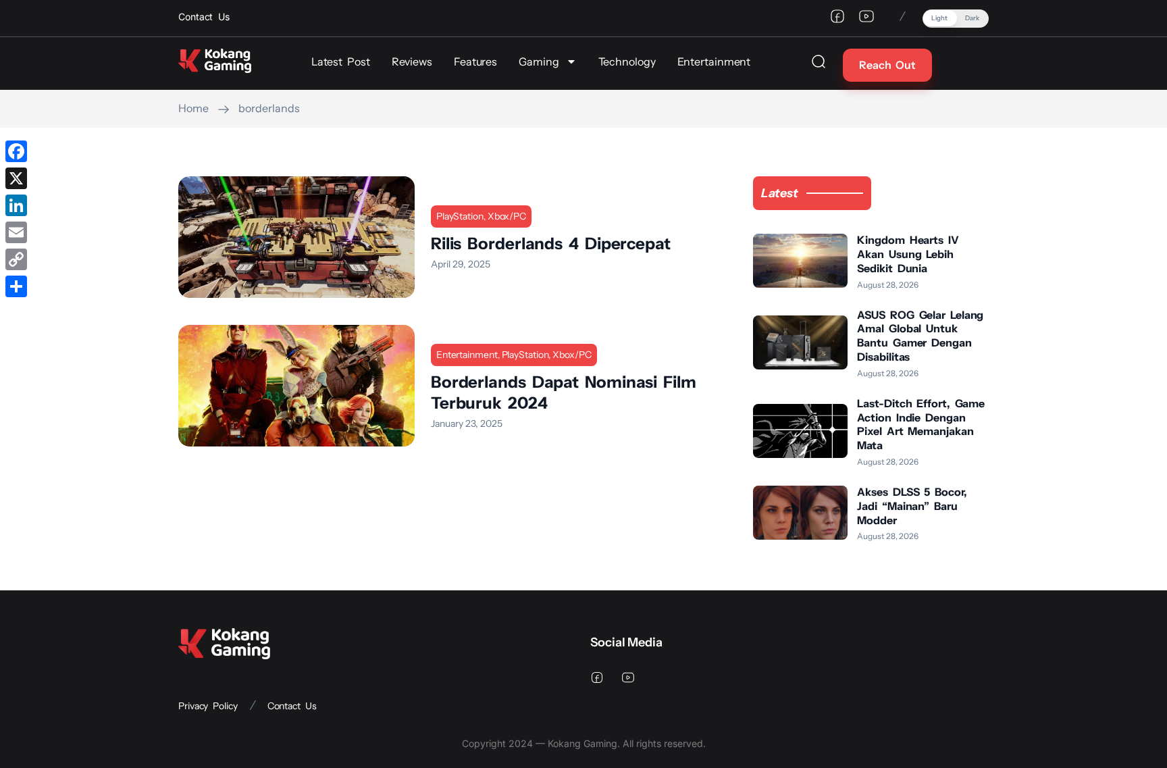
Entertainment (714, 61)
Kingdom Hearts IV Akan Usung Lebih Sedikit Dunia (907, 254)
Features (475, 61)
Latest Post (340, 61)
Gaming (539, 61)
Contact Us (292, 706)
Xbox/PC (507, 216)
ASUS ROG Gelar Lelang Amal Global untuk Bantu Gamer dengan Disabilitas (920, 335)
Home (193, 108)
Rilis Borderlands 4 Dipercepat (551, 243)
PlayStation (460, 216)
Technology (627, 61)
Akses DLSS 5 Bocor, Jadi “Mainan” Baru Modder (911, 506)
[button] (956, 18)
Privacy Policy (208, 706)
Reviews (412, 61)
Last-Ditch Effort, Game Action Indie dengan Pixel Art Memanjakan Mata (921, 424)
